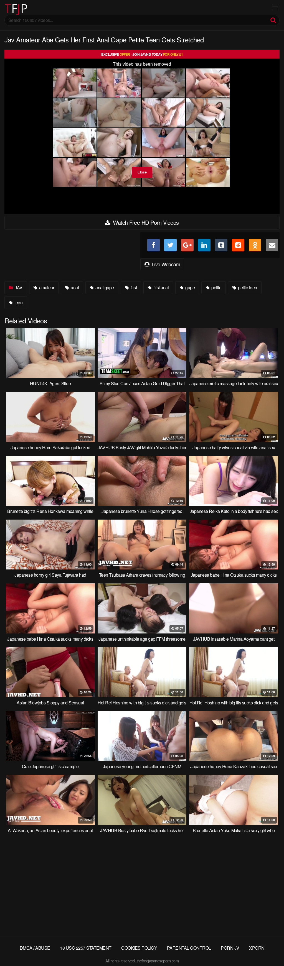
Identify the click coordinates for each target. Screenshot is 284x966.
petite (216, 287)
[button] (9, 8)
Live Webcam (165, 264)
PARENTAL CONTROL (189, 948)
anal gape (104, 287)
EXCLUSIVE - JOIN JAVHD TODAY (142, 54)
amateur (46, 287)
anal (74, 287)
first (133, 287)
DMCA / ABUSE (35, 948)
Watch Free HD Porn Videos (145, 222)
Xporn (257, 948)
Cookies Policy (139, 948)
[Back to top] (268, 948)
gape (189, 287)
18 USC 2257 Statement (85, 948)
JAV (18, 287)
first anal (161, 287)
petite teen (247, 287)
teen (18, 302)
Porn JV (230, 948)
